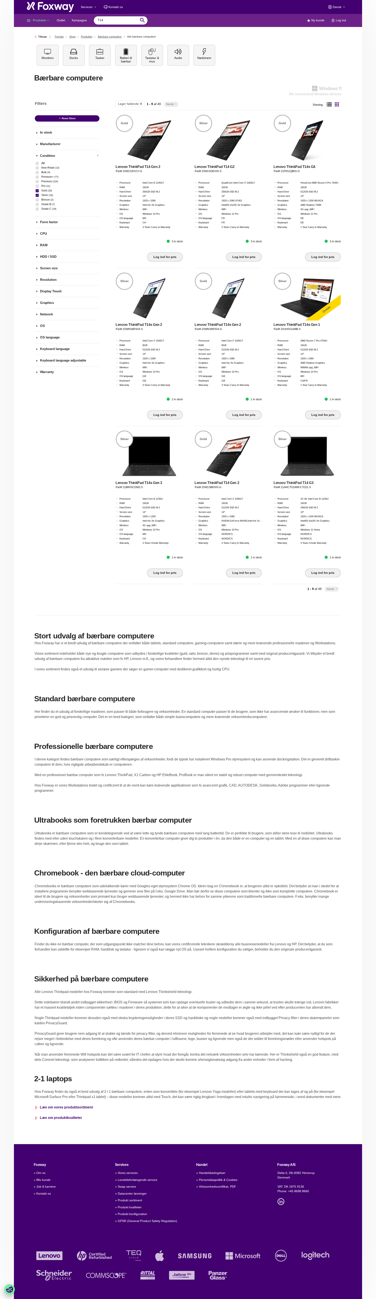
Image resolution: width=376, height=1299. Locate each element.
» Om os (39, 1173)
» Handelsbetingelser (210, 1173)
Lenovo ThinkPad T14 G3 (293, 483)
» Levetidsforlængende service (136, 1180)
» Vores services (126, 1173)
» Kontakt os (42, 1193)
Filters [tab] (41, 103)
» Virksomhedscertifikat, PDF (216, 1186)
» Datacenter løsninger (131, 1193)
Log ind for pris (164, 257)
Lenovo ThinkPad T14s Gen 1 (297, 324)
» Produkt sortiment (128, 1200)
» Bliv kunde (42, 1180)
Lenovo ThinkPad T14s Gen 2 (139, 324)
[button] (48, 55)
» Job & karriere (45, 1186)
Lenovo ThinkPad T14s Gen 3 (139, 483)
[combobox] (117, 20)
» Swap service (125, 1186)
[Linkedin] (282, 1201)
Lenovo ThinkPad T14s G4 (294, 167)
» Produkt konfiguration (131, 1214)
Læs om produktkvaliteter (61, 1118)
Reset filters (67, 118)
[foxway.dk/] (50, 7)
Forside (59, 36)
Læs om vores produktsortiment (66, 1107)
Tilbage (42, 36)
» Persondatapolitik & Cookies (216, 1180)
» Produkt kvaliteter (128, 1207)
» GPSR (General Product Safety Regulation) (146, 1221)
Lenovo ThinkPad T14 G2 (214, 167)
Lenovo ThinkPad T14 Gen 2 (138, 167)
